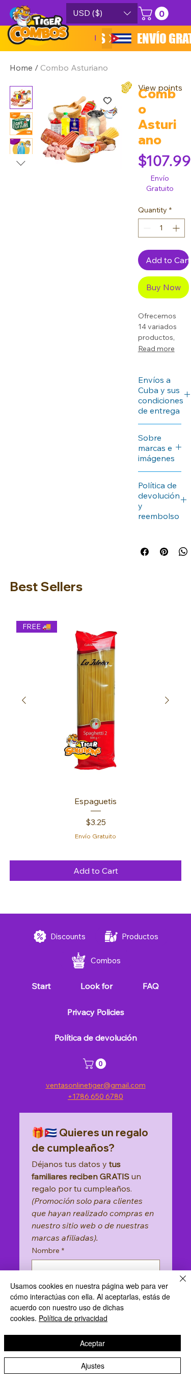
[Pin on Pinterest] (164, 552)
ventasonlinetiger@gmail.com (96, 1085)
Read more (156, 348)
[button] (102, 13)
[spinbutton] (161, 228)
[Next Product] (167, 700)
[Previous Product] (24, 700)
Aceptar (92, 1343)
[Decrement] (146, 228)
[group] (96, 747)
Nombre (48, 1250)
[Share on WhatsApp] (183, 552)
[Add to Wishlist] (107, 100)
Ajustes (92, 1365)
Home (21, 67)
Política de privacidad (73, 1318)
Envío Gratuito (95, 836)
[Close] (177, 1284)
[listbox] (102, 13)
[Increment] (177, 228)
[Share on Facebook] (145, 552)
